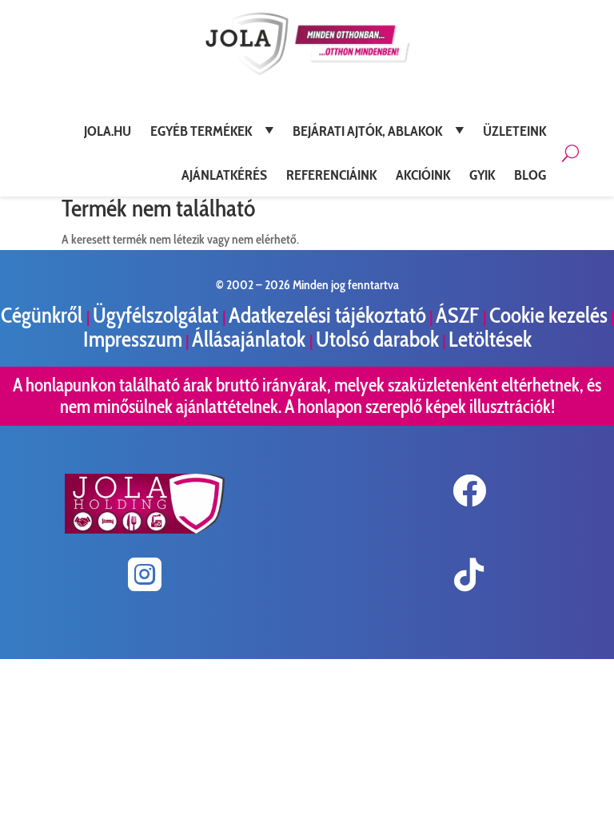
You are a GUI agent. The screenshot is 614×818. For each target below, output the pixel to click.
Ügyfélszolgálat (157, 315)
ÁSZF (459, 315)
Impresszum (132, 339)
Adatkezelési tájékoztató (327, 315)
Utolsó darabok (377, 339)
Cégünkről (43, 315)
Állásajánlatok (250, 339)
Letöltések (490, 339)
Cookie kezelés (548, 315)
